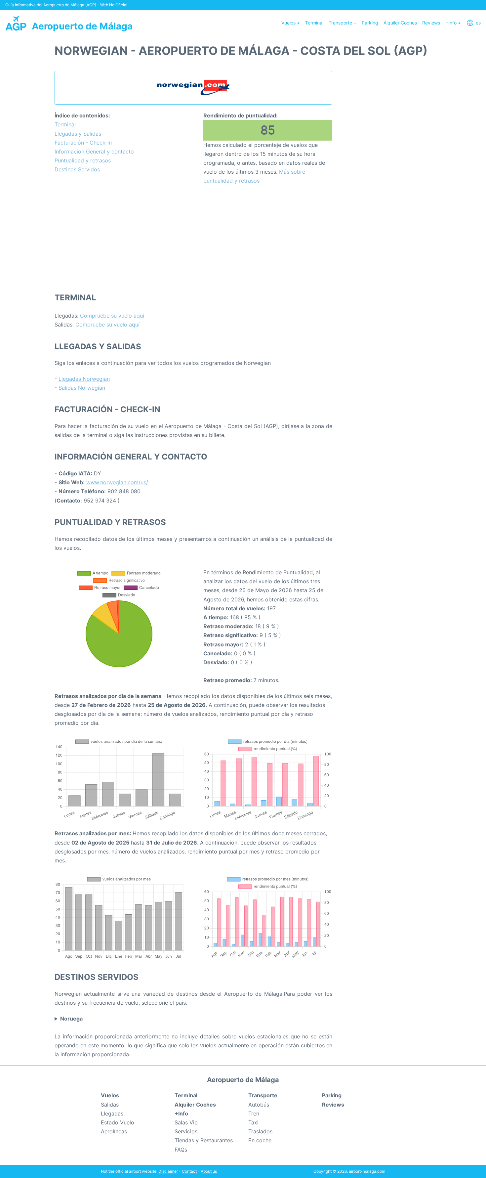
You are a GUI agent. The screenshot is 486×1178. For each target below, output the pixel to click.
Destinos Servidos (77, 169)
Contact (189, 1171)
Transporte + (342, 22)
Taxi (253, 1122)
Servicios (186, 1131)
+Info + (453, 22)
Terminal (314, 22)
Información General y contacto (94, 151)
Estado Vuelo (117, 1122)
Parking (370, 22)
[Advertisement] (193, 238)
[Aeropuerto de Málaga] (15, 22)
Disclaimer (168, 1171)
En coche (259, 1140)
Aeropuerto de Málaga (82, 26)
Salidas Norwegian (82, 387)
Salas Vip (186, 1122)
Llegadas (112, 1113)
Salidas (110, 1104)
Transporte (262, 1095)
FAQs (181, 1149)
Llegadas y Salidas (78, 133)
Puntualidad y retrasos (83, 160)
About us (209, 1171)
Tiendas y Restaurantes (204, 1140)
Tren (253, 1113)
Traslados (260, 1131)
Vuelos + (290, 22)
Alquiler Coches (400, 22)
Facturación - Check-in (83, 142)
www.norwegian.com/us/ (117, 482)
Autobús (258, 1104)
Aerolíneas (114, 1131)
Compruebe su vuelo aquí (112, 315)
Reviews (431, 22)
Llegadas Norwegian (84, 378)
